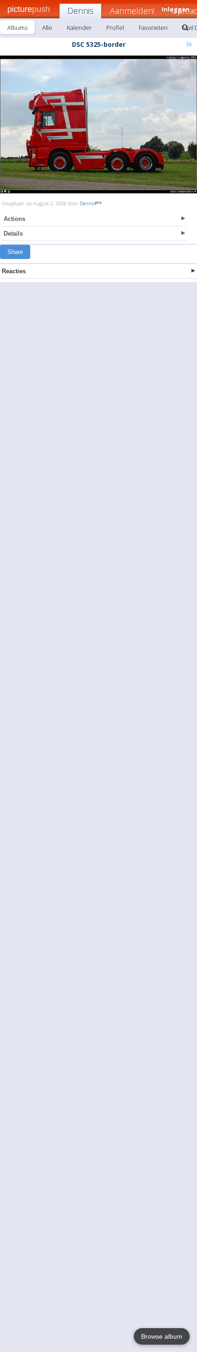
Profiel (115, 27)
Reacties (14, 271)
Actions (14, 218)
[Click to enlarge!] (98, 124)
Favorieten (153, 27)
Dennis (80, 10)
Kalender (79, 27)
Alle (47, 27)
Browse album (161, 1336)
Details (13, 233)
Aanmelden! (132, 10)
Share (15, 251)
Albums (17, 27)
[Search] (185, 27)
